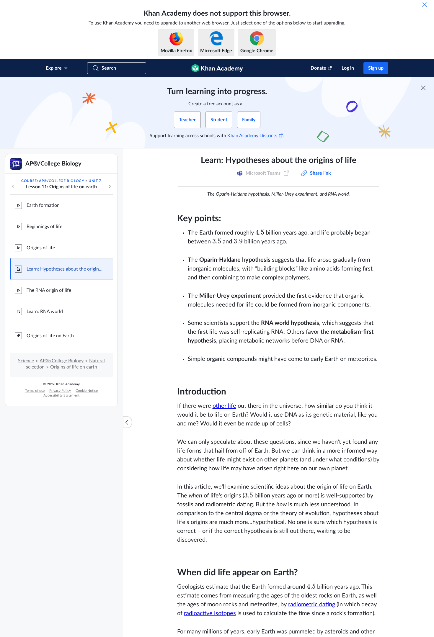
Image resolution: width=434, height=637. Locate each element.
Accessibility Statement (61, 395)
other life (224, 406)
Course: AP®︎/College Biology (52, 181)
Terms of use (35, 390)
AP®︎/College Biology (62, 360)
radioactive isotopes (210, 613)
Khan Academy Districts (252, 135)
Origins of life (41, 247)
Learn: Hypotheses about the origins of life (65, 269)
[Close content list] (127, 422)
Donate (318, 68)
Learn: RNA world (45, 311)
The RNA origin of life (49, 290)
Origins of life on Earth (50, 335)
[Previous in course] (13, 186)
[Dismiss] (424, 4)
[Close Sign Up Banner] (423, 88)
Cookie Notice (87, 390)
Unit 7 (95, 181)
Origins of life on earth (73, 367)
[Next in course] (109, 186)
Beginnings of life (44, 226)
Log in (348, 68)
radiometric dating (311, 604)
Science (26, 360)
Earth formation (43, 205)
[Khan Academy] (217, 68)
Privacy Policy (60, 390)
